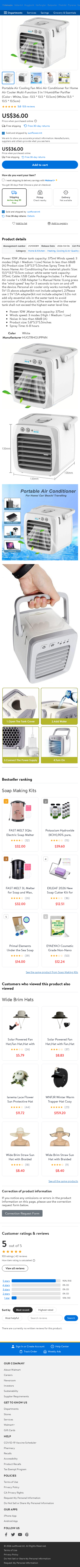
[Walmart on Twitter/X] (13, 1534)
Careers (8, 1375)
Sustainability (11, 1391)
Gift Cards (9, 1430)
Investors (9, 1385)
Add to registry (59, 223)
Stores (7, 1414)
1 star (7, 1298)
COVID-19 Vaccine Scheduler (20, 1442)
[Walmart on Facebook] (6, 1534)
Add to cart (40, 165)
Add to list (21, 223)
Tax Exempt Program (15, 1469)
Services (31, 12)
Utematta (8, 5)
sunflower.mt (35, 133)
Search (71, 1318)
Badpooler (52, 5)
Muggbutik (29, 5)
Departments (15, 12)
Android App (11, 1521)
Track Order (30, 1351)
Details (31, 216)
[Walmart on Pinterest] (27, 1534)
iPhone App (10, 1515)
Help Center (62, 1346)
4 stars (6, 1285)
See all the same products (63, 1181)
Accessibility (11, 1458)
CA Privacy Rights (13, 1492)
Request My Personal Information (22, 1498)
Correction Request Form (22, 1213)
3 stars (6, 1289)
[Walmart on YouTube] (20, 1534)
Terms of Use (11, 1482)
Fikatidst (62, 5)
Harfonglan (41, 5)
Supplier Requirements (16, 1396)
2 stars (6, 1293)
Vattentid (18, 5)
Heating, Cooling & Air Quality (63, 250)
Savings (45, 12)
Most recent (22, 1310)
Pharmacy (9, 1448)
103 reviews (28, 106)
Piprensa (72, 5)
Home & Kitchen (36, 250)
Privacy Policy (11, 1487)
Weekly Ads (54, 1351)
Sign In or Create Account (30, 1346)
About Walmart (12, 1369)
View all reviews (15, 1268)
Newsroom (10, 1380)
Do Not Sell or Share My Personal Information (29, 1503)
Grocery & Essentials (64, 12)
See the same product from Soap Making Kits (52, 972)
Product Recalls (12, 1464)
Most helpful (12, 1318)
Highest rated (45, 1310)
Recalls (7, 1453)
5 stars (6, 1280)
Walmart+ (9, 1424)
